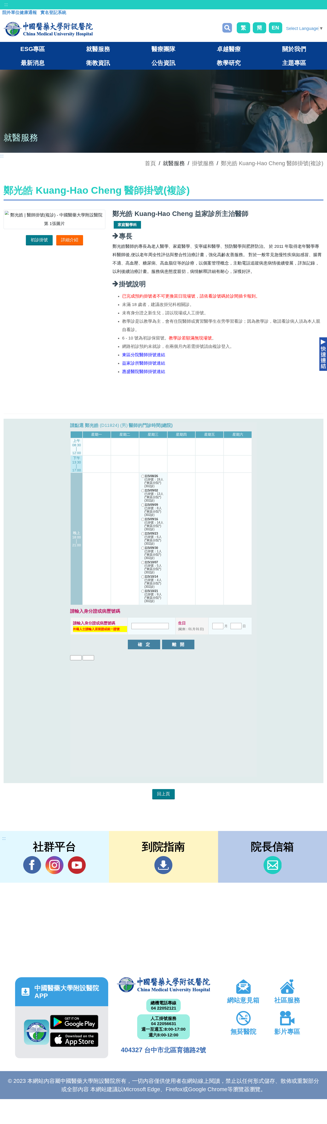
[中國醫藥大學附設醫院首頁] (48, 29)
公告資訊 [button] (163, 62)
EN (275, 28)
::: (6, 4)
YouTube (77, 865)
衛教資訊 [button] (98, 62)
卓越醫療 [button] (229, 48)
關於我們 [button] (294, 48)
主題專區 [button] (294, 62)
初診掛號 (39, 239)
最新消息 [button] (33, 62)
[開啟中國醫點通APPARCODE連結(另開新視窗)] (36, 1032)
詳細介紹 (69, 239)
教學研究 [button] (229, 62)
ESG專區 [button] (32, 48)
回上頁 (163, 793)
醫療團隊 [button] (163, 48)
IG (54, 865)
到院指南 (163, 865)
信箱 (273, 865)
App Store (74, 1041)
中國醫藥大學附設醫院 (163, 984)
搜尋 (227, 28)
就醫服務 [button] (98, 48)
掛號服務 (203, 163)
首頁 (150, 163)
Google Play (74, 1023)
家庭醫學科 (127, 225)
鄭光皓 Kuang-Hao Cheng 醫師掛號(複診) (272, 163)
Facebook (32, 865)
